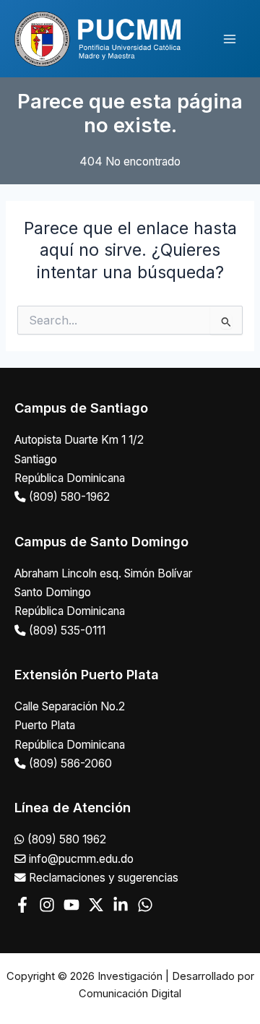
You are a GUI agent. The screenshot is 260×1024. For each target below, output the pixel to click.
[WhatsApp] (145, 905)
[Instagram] (47, 905)
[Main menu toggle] (230, 38)
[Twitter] (96, 905)
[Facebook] (22, 905)
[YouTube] (71, 905)
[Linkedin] (121, 905)
